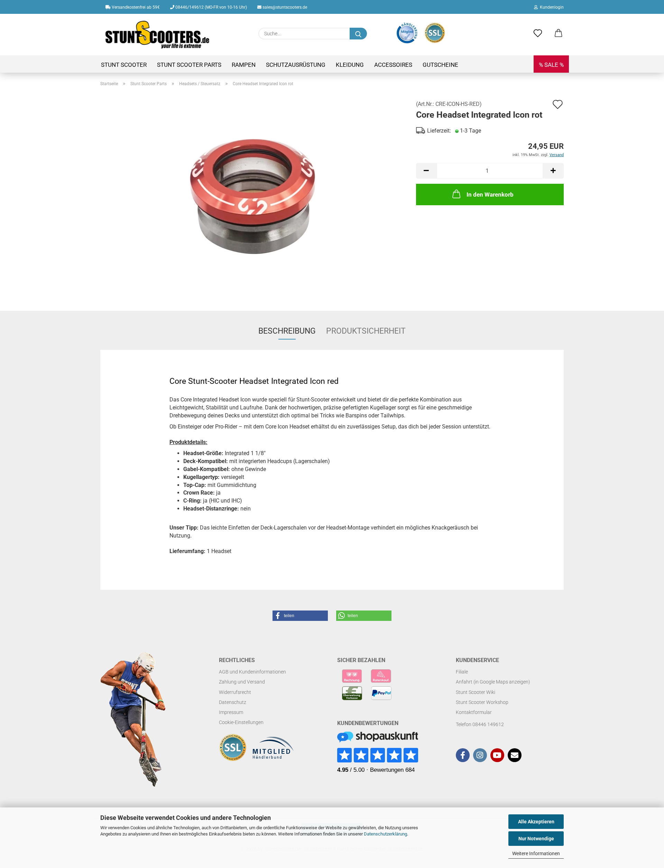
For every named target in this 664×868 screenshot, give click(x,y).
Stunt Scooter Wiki (475, 692)
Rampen (244, 64)
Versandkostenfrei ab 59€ (135, 7)
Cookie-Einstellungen (241, 722)
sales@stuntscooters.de (284, 7)
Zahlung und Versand (242, 682)
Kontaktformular (474, 712)
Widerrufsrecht (235, 692)
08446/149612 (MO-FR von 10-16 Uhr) (210, 7)
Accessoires (393, 64)
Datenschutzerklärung (385, 834)
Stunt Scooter (124, 64)
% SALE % (551, 64)
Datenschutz (232, 702)
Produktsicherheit (366, 331)
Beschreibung (287, 331)
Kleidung (350, 64)
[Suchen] (358, 33)
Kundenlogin (551, 7)
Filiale (462, 672)
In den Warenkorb (490, 194)
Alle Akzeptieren (536, 821)
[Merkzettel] (537, 33)
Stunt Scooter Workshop (482, 702)
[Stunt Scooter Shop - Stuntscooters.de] (157, 34)
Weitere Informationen (536, 853)
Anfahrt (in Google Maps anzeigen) (493, 682)
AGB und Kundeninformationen (252, 672)
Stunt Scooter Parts (189, 64)
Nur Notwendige (536, 838)
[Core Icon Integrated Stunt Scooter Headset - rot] (253, 196)
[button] (558, 33)
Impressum (231, 712)
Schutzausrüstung (295, 64)
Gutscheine (440, 64)
